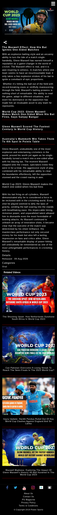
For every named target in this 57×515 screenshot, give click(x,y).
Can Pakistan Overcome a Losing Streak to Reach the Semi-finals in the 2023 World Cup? (28, 369)
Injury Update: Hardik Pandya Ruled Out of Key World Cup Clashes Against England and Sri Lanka (28, 421)
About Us (28, 493)
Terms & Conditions (28, 506)
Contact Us (28, 496)
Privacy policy (28, 502)
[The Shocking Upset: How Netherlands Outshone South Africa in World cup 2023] (28, 294)
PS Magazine (28, 500)
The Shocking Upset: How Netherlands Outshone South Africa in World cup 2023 (29, 317)
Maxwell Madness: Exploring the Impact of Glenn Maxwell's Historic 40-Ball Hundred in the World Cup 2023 (28, 472)
